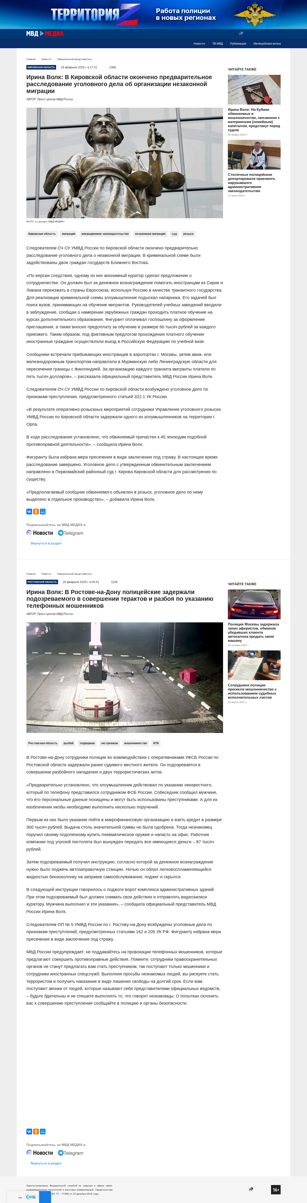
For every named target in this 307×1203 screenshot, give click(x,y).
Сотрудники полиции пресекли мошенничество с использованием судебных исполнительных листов (252, 691)
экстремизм (109, 743)
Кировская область (42, 234)
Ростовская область (42, 743)
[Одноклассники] (36, 511)
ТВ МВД (217, 43)
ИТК (156, 743)
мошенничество (135, 743)
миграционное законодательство (105, 234)
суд (174, 234)
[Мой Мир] (43, 511)
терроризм (87, 743)
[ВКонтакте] (29, 511)
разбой (68, 743)
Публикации (238, 43)
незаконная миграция (150, 234)
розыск (188, 234)
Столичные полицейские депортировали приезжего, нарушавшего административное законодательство (252, 182)
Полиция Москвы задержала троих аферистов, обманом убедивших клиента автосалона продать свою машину (253, 632)
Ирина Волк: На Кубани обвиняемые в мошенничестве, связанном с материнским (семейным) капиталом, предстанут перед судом (254, 119)
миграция (68, 234)
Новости (199, 43)
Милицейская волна (267, 43)
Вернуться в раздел (46, 543)
